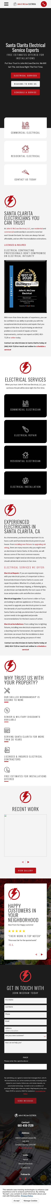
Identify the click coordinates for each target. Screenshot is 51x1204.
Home (25, 1159)
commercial (9, 232)
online (13, 337)
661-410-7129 (25, 1125)
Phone (7, 1014)
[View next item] (28, 862)
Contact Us (25, 1167)
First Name (9, 1000)
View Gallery (25, 870)
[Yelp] (20, 1179)
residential (38, 228)
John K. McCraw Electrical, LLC (18, 228)
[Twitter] (30, 1179)
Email (7, 1021)
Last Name (9, 1007)
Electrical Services (17, 567)
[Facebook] (25, 1179)
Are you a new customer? (14, 1035)
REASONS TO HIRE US (25, 83)
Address (8, 1028)
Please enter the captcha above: (16, 1061)
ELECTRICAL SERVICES (25, 75)
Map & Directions (25, 1148)
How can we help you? (13, 1043)
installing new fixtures (23, 544)
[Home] (24, 4)
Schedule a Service (25, 92)
